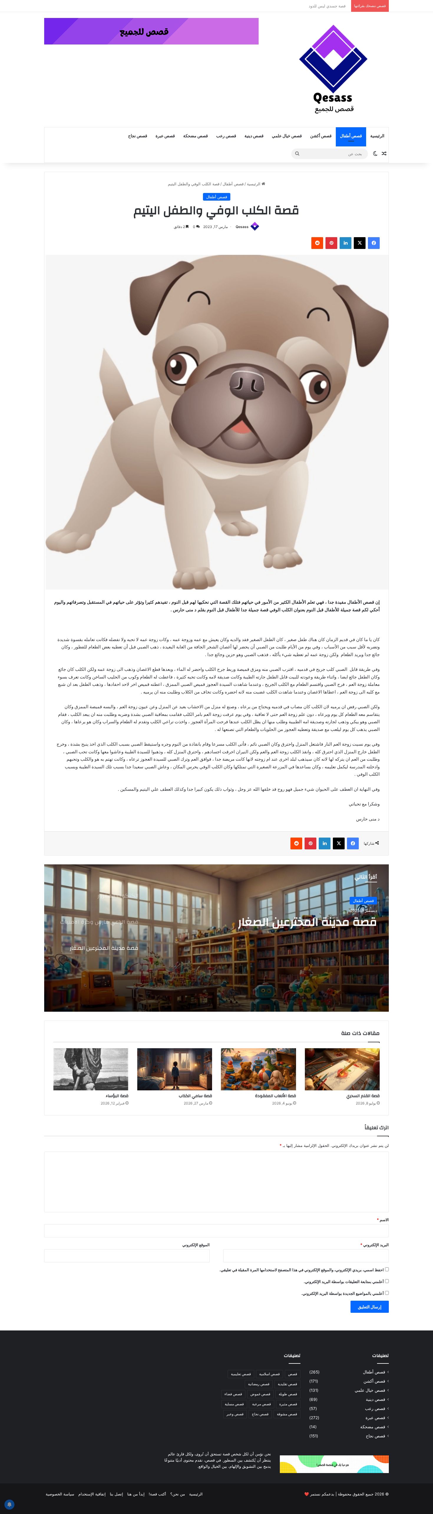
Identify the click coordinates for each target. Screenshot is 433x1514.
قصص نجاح (137, 136)
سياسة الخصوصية (60, 1494)
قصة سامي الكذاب (195, 1096)
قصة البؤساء (117, 1096)
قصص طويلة (288, 1394)
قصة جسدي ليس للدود (329, 6)
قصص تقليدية (287, 1384)
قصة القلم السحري (363, 1096)
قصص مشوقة (287, 1414)
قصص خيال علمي (287, 136)
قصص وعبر (235, 1414)
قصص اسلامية (269, 1374)
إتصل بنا (116, 1494)
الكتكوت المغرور (335, 922)
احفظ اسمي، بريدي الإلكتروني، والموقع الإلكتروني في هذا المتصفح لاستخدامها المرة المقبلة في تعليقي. (301, 1269)
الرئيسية (377, 136)
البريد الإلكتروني (374, 1244)
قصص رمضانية (259, 1384)
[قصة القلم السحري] (342, 1069)
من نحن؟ (177, 1494)
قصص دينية (254, 136)
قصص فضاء (233, 1394)
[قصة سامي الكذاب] (174, 1069)
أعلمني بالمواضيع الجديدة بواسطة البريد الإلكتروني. (342, 1293)
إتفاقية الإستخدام (92, 1494)
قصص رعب (226, 136)
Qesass (242, 226)
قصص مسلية (234, 1404)
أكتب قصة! (157, 1494)
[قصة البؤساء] (90, 1069)
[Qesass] (334, 69)
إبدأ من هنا (136, 1494)
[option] (216, 938)
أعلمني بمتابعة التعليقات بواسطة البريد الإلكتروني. (344, 1281)
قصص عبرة (165, 136)
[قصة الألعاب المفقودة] (258, 1069)
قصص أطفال (351, 136)
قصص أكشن (321, 136)
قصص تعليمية (241, 1374)
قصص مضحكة (195, 136)
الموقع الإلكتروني (196, 1244)
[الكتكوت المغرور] (216, 938)
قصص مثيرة (288, 1404)
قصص (292, 1374)
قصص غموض (260, 1394)
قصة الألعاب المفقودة (275, 1096)
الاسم (383, 1219)
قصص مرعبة (261, 1404)
